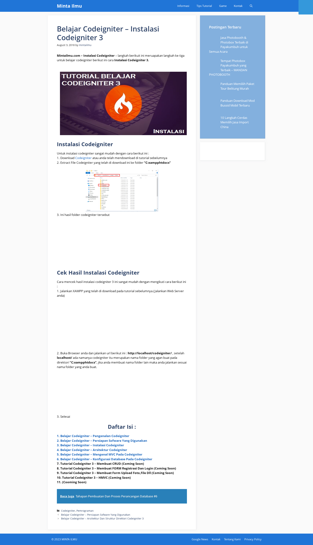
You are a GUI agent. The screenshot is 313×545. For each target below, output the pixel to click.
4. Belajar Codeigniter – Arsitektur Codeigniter (92, 450)
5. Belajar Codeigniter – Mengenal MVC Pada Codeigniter (99, 454)
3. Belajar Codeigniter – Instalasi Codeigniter (90, 445)
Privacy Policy (253, 539)
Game (223, 6)
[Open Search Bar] (251, 6)
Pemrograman (85, 510)
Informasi (183, 6)
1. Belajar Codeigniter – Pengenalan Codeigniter (93, 436)
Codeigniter (83, 158)
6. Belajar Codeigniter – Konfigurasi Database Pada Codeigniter (104, 459)
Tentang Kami (232, 539)
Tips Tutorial (204, 6)
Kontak (238, 6)
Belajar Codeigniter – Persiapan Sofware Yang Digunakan (95, 514)
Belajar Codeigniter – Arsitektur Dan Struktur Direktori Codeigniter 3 (102, 518)
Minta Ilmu (69, 6)
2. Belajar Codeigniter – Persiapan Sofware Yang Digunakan (102, 440)
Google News (200, 539)
